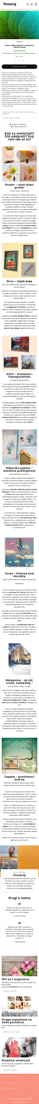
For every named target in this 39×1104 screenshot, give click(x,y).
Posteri (18, 42)
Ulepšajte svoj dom (11, 1032)
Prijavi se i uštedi (9, 1089)
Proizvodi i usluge (9, 1077)
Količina (19, 56)
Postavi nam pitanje (11, 118)
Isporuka (14, 53)
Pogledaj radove (10, 1070)
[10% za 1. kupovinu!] (19, 966)
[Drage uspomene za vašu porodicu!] (19, 1006)
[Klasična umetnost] (19, 1047)
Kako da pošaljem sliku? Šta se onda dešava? (18, 113)
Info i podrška (8, 1083)
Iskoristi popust (10, 991)
